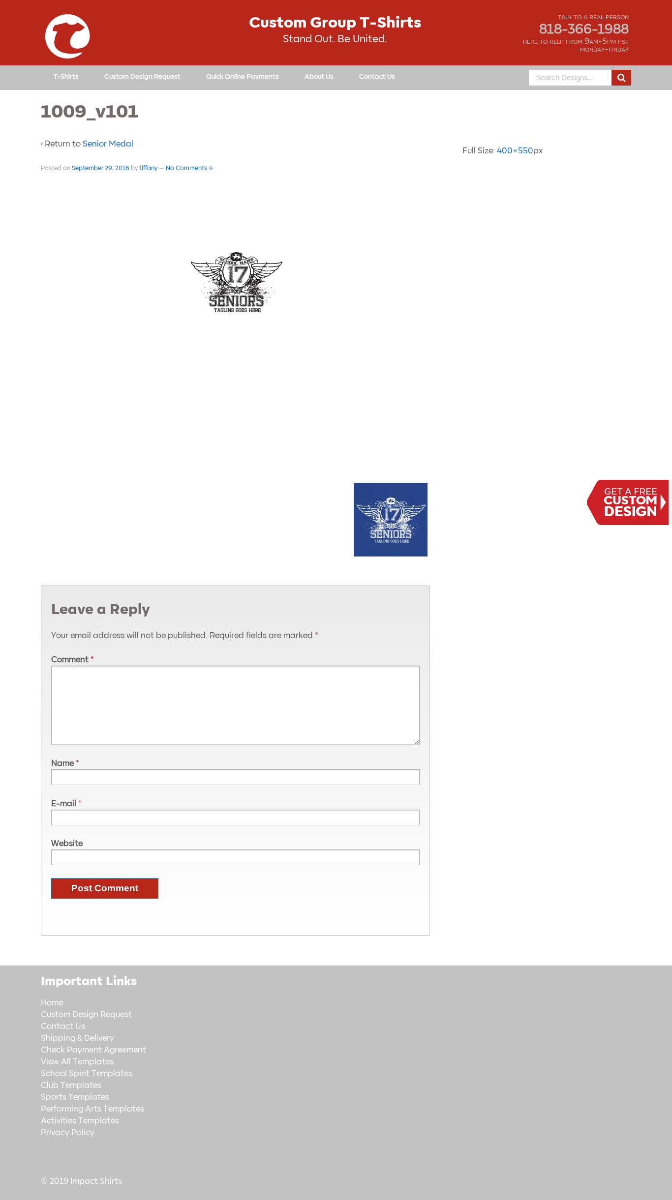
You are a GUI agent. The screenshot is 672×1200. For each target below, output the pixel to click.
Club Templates (71, 1085)
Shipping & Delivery (77, 1038)
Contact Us (377, 76)
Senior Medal (108, 144)
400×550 (515, 151)
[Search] (621, 78)
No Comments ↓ (190, 168)
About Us (319, 76)
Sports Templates (75, 1097)
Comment (72, 660)
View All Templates (77, 1062)
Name (62, 763)
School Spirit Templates (86, 1074)
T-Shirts (66, 76)
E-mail (63, 804)
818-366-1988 (584, 29)
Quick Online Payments (242, 76)
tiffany (148, 168)
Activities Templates (80, 1121)
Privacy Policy (67, 1133)
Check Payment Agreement (93, 1050)
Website (67, 844)
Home (52, 1003)
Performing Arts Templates (92, 1109)
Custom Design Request (142, 76)
